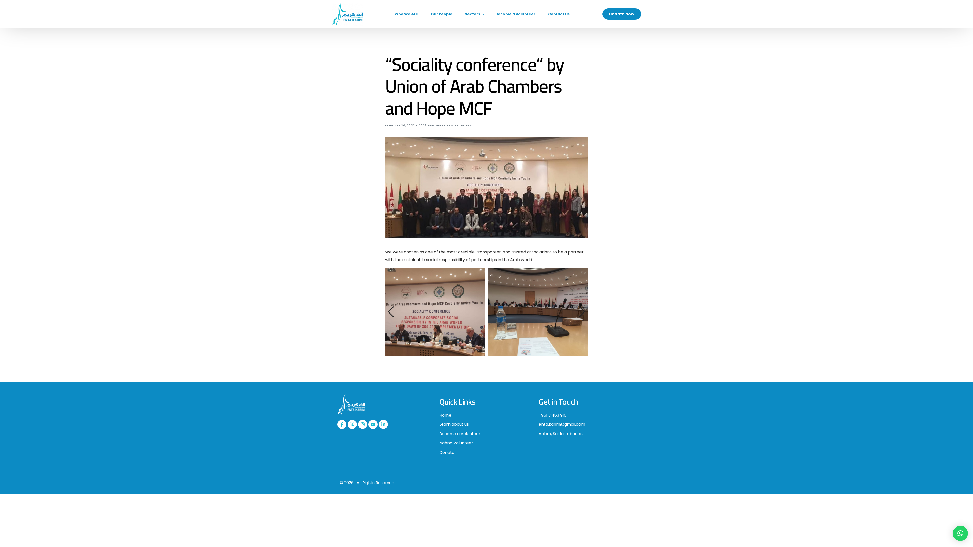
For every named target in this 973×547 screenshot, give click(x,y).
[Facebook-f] (341, 424)
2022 (423, 125)
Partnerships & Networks (450, 125)
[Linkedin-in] (383, 424)
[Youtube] (373, 424)
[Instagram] (362, 424)
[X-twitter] (352, 424)
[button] (391, 312)
